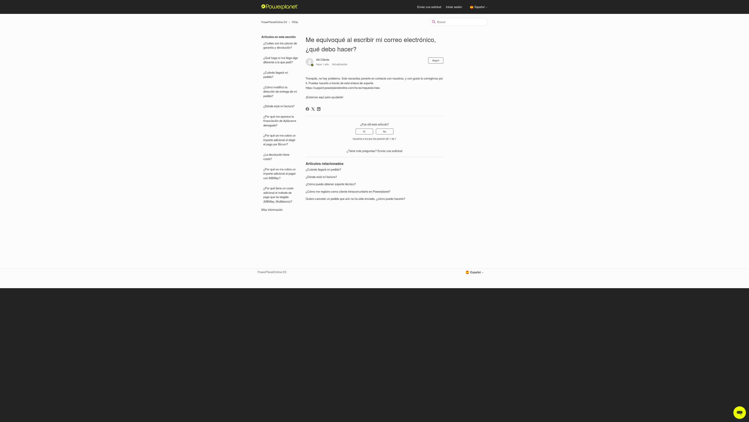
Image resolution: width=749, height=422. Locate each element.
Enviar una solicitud (429, 7)
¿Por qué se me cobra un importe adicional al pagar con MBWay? (279, 173)
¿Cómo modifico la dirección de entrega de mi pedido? (280, 91)
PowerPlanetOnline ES (274, 22)
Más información (272, 209)
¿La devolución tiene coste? (276, 156)
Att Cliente (322, 59)
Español (480, 7)
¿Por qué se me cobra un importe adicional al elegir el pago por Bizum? (279, 139)
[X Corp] (313, 109)
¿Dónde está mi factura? (279, 106)
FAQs (295, 22)
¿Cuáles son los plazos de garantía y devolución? (280, 45)
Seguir (435, 60)
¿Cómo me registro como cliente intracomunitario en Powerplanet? (348, 191)
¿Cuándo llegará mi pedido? (275, 74)
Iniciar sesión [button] (454, 7)
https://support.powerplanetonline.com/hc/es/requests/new (342, 88)
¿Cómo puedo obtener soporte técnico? (331, 184)
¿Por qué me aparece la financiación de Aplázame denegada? (279, 120)
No (384, 131)
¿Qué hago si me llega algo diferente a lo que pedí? (280, 60)
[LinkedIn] (318, 109)
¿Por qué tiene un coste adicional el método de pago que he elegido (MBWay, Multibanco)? (278, 194)
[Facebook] (307, 109)
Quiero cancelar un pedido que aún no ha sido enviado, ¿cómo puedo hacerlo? (355, 199)
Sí (364, 131)
